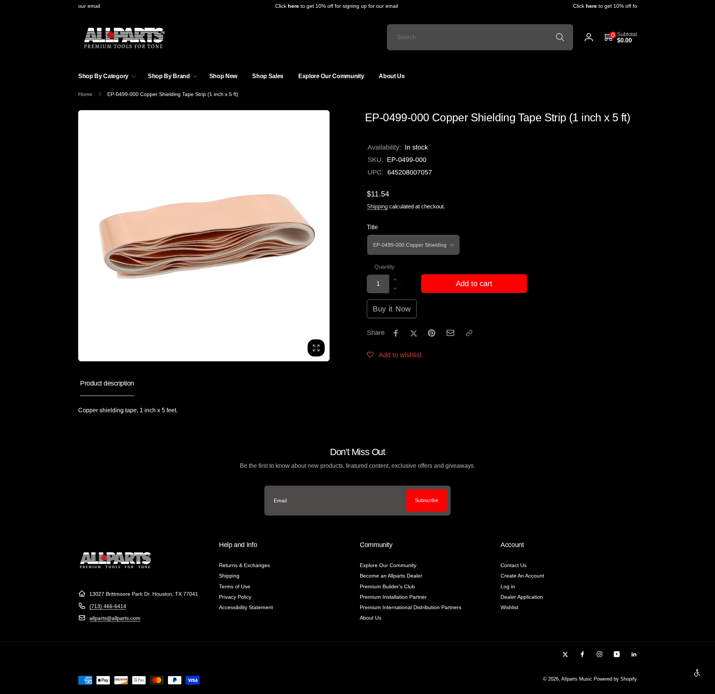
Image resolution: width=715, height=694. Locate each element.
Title (372, 227)
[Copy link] (469, 333)
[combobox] (480, 37)
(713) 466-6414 (107, 606)
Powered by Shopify (615, 679)
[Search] (560, 37)
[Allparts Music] (115, 576)
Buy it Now (392, 309)
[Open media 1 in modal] (204, 235)
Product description (107, 383)
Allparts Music (576, 679)
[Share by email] (450, 333)
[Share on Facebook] (396, 333)
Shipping (377, 206)
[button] (620, 37)
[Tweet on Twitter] (413, 333)
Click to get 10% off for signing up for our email (330, 6)
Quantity (384, 267)
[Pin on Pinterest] (431, 333)
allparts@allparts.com (114, 618)
